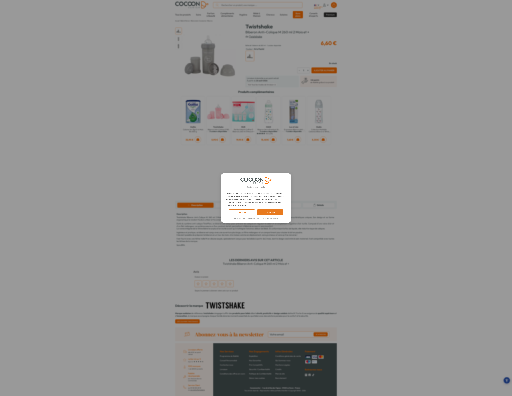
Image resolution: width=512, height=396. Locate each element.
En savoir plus (239, 218)
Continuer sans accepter (256, 187)
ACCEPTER (270, 212)
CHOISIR (242, 212)
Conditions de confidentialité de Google (262, 218)
